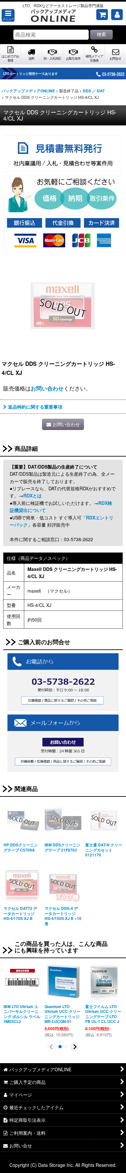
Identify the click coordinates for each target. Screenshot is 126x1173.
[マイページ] (117, 14)
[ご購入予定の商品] (102, 14)
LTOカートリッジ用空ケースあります (30, 73)
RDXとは (32, 495)
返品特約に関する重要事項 (35, 406)
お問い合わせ (47, 388)
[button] (8, 15)
